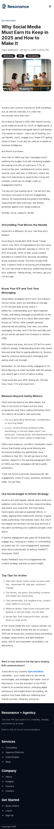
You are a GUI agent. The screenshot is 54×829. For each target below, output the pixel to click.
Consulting (11, 748)
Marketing (8, 56)
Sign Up (9, 815)
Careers (10, 786)
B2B (20, 56)
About (9, 777)
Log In (9, 811)
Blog (8, 762)
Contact (10, 791)
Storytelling (33, 56)
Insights (10, 781)
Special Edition (35, 671)
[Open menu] (50, 6)
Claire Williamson (10, 50)
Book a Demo (12, 806)
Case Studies (12, 757)
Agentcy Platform (15, 752)
